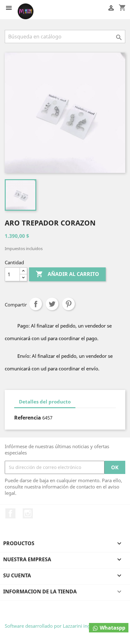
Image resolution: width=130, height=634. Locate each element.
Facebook (10, 513)
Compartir (35, 304)
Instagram (28, 513)
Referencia (27, 417)
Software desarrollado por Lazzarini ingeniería (55, 626)
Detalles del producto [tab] (45, 401)
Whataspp (111, 627)
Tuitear (52, 304)
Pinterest (68, 304)
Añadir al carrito (67, 274)
